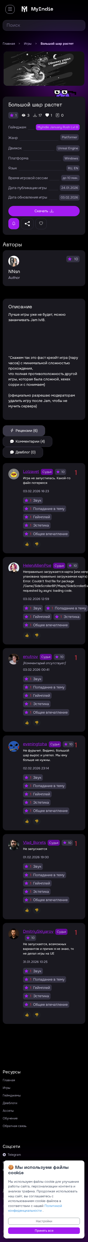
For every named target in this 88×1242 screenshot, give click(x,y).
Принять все (44, 1231)
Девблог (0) (25, 452)
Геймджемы (12, 1095)
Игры (6, 1088)
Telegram (14, 1155)
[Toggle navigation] (10, 9)
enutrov (30, 656)
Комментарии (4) (30, 441)
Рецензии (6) (26, 430)
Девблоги (10, 1103)
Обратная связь (14, 1126)
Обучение (10, 1118)
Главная (9, 1080)
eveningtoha (35, 743)
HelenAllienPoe (37, 565)
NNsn (14, 271)
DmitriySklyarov (38, 931)
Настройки (44, 1221)
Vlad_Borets (34, 842)
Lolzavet (31, 471)
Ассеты (8, 1111)
